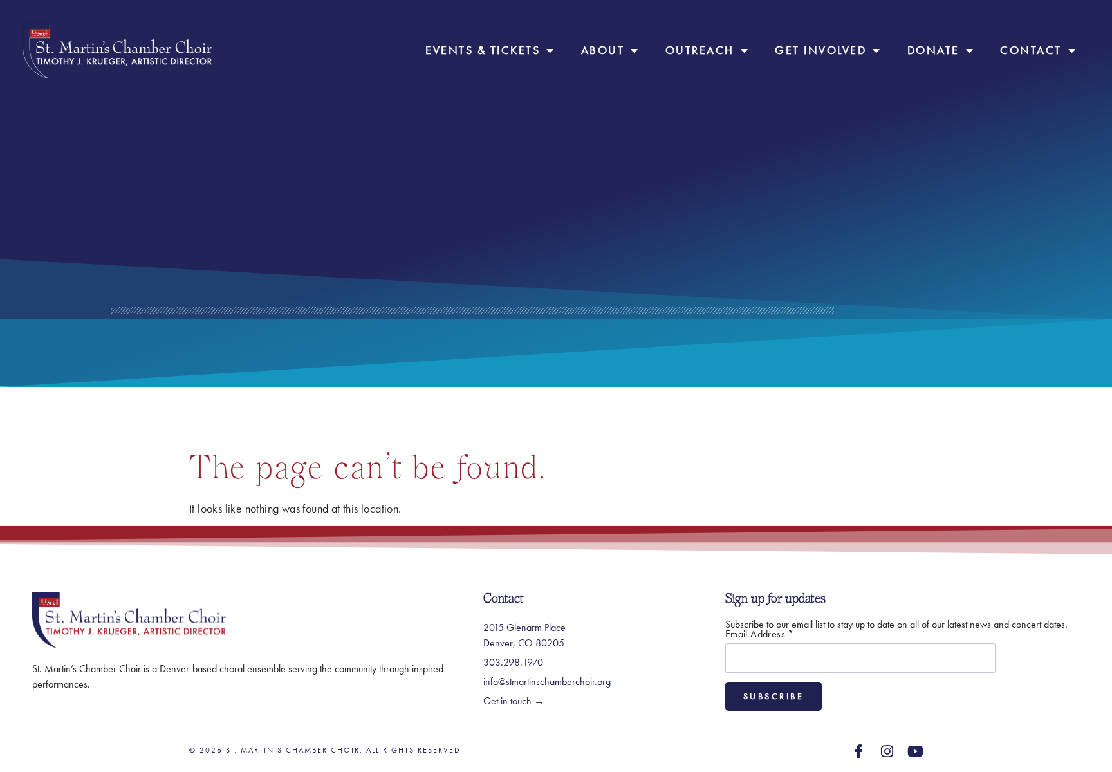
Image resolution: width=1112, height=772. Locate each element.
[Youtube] (916, 751)
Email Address (759, 634)
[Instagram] (887, 751)
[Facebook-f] (858, 751)
